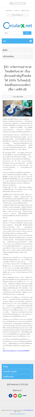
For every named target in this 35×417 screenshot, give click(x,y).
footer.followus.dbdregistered (24, 395)
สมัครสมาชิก (9, 10)
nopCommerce (21, 414)
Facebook (10, 395)
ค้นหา (27, 33)
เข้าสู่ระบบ (16, 10)
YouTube (15, 395)
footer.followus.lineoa (20, 395)
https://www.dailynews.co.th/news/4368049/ (16, 351)
